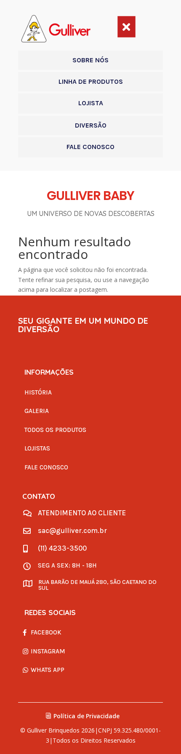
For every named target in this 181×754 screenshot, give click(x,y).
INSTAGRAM (48, 651)
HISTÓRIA (38, 392)
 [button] (126, 26)
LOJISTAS (37, 448)
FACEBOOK (46, 632)
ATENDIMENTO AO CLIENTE (82, 513)
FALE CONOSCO (46, 467)
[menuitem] (90, 60)
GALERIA (36, 411)
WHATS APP (47, 670)
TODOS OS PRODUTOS (55, 430)
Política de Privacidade (86, 716)
